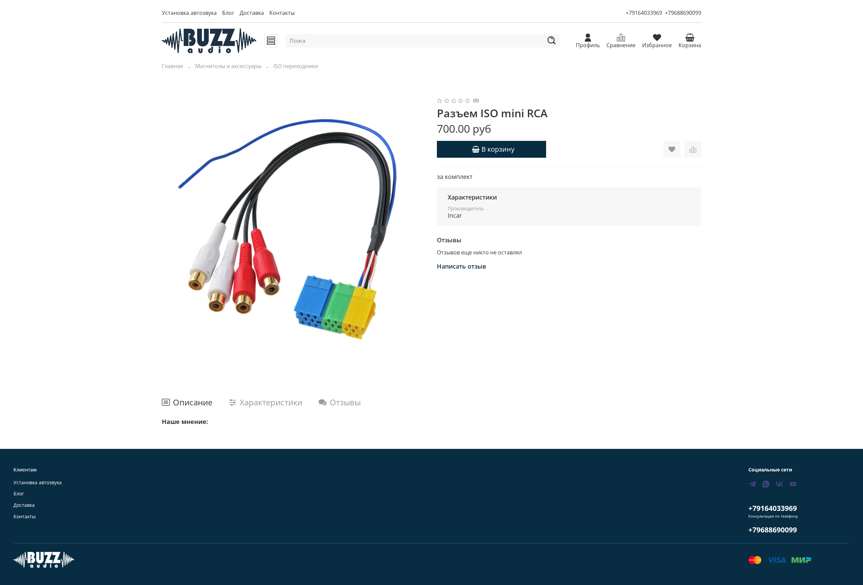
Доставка (252, 13)
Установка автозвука (189, 13)
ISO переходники (295, 66)
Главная (172, 66)
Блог (228, 13)
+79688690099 (683, 13)
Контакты (282, 13)
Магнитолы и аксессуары (228, 66)
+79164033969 (644, 13)
